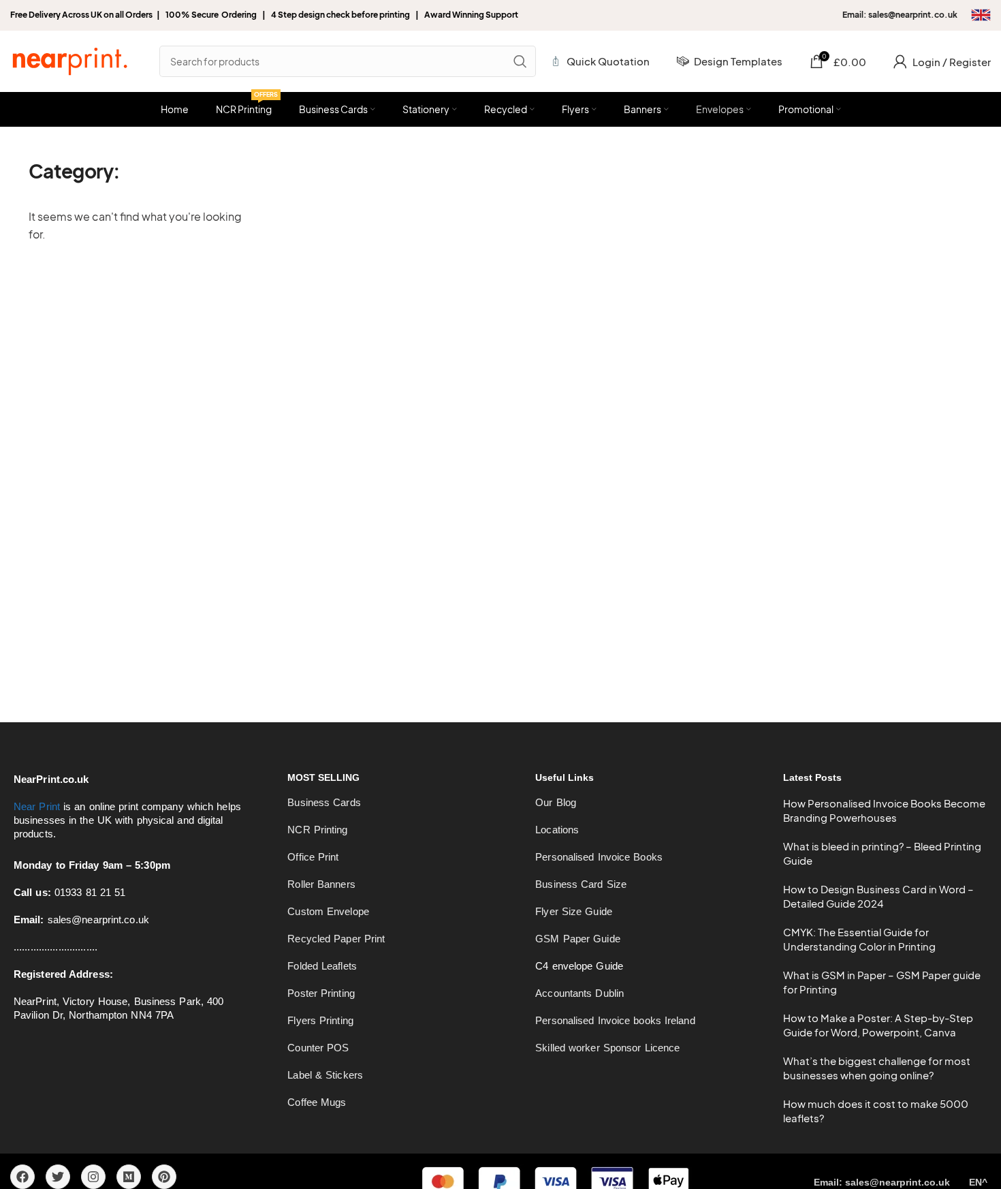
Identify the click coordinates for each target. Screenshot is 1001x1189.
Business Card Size (580, 884)
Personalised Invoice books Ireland (615, 1020)
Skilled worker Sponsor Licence (607, 1047)
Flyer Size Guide (573, 911)
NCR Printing (317, 829)
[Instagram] (93, 1176)
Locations (557, 829)
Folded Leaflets (322, 966)
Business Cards (323, 802)
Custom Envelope (328, 911)
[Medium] (128, 1176)
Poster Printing (321, 993)
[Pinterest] (164, 1176)
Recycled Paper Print (336, 938)
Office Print (312, 857)
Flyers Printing (320, 1020)
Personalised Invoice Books (599, 857)
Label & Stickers (325, 1075)
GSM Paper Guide (577, 938)
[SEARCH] (520, 61)
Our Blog (555, 802)
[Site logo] (69, 59)
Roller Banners (321, 884)
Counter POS (318, 1047)
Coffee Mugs (316, 1102)
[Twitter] (58, 1176)
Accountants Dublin (579, 993)
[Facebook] (22, 1176)
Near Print (37, 806)
